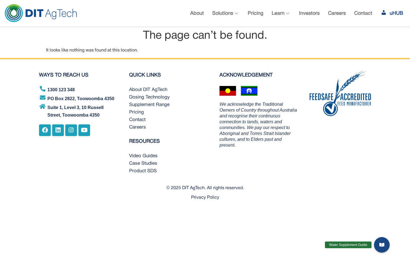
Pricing (255, 13)
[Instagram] (71, 130)
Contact (363, 13)
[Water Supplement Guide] (382, 245)
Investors (309, 13)
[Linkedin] (58, 130)
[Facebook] (45, 130)
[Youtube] (84, 130)
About (197, 13)
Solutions (222, 13)
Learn (278, 13)
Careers (337, 13)
